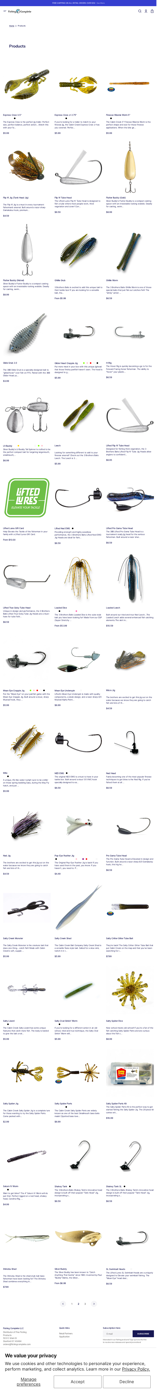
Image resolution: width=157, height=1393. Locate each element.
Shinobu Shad (10, 1256)
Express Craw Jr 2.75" (65, 114)
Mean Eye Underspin (64, 683)
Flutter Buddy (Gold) (114, 196)
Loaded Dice (60, 601)
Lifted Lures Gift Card (13, 523)
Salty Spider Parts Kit (115, 1092)
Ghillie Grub (59, 277)
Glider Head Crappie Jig (65, 359)
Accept (78, 1381)
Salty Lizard (9, 1010)
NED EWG (58, 765)
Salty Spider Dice (113, 1010)
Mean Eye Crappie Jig (13, 683)
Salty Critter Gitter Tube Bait (118, 929)
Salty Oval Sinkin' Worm (65, 1010)
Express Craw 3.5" (12, 114)
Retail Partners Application (64, 1335)
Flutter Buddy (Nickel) (13, 277)
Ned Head (109, 765)
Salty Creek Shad (62, 929)
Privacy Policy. (136, 1369)
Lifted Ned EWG (61, 523)
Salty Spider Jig (10, 1092)
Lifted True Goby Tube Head (17, 601)
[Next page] (93, 1291)
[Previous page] (62, 1291)
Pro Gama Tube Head (115, 847)
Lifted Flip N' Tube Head (116, 441)
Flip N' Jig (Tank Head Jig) (15, 196)
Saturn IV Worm (10, 1174)
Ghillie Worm (110, 277)
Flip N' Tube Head (62, 196)
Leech (57, 441)
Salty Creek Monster (13, 929)
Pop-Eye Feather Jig (63, 847)
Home (11, 26)
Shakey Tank (60, 1174)
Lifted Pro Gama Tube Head (118, 523)
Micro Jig (109, 683)
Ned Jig (7, 847)
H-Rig (107, 359)
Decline (126, 1381)
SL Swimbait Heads (114, 1256)
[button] (5, 11)
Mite (5, 765)
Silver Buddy (60, 1256)
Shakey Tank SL (112, 1174)
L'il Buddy (7, 441)
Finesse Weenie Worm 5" (117, 114)
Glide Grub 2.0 (10, 359)
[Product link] (26, 96)
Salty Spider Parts (62, 1092)
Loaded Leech (112, 601)
